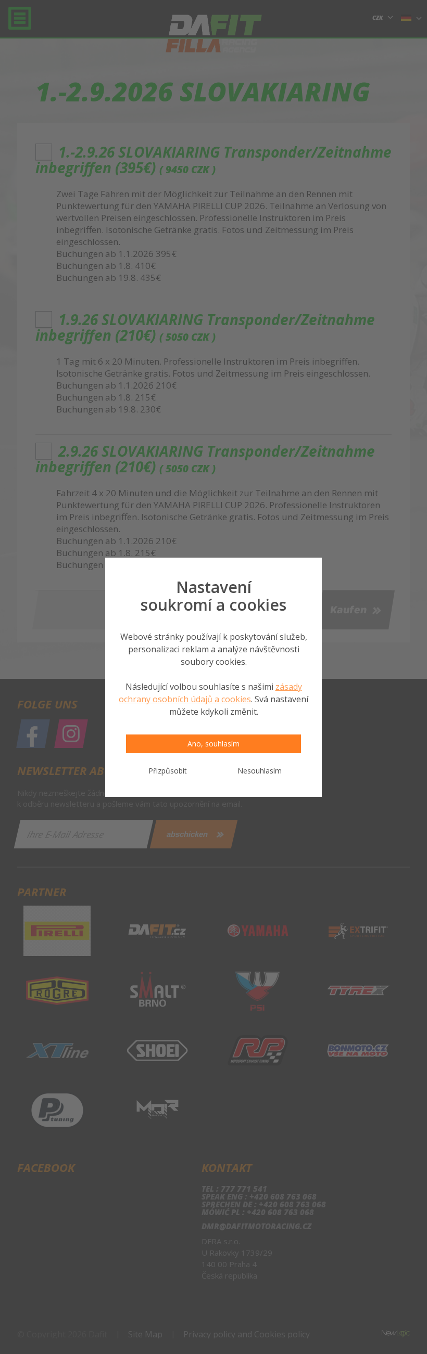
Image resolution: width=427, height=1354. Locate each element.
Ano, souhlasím (213, 744)
